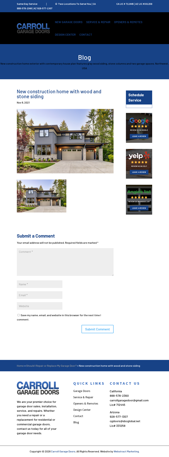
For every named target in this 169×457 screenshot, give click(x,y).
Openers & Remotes (128, 22)
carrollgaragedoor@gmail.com (129, 400)
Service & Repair (98, 22)
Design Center (65, 34)
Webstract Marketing (126, 451)
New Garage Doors (69, 22)
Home (20, 365)
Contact (85, 34)
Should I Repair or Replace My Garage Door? (51, 365)
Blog (76, 422)
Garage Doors (81, 391)
